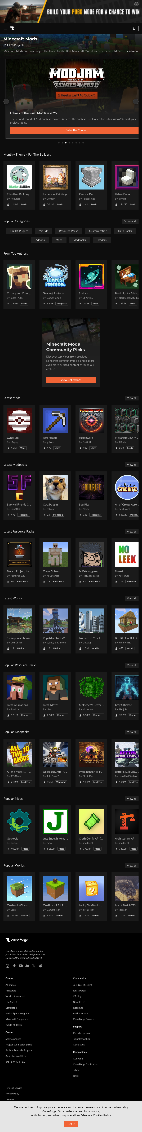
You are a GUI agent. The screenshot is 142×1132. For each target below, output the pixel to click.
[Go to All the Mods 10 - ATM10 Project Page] (19, 763)
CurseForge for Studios (85, 1064)
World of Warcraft (15, 996)
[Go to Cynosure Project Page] (19, 429)
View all (131, 398)
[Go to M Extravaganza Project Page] (91, 562)
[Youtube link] (21, 966)
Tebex (76, 1070)
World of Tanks (14, 1025)
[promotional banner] (71, 11)
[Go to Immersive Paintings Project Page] (55, 185)
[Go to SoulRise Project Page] (91, 495)
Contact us (79, 1045)
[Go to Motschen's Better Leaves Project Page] (91, 696)
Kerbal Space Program (17, 1013)
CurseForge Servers (83, 1019)
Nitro (76, 1076)
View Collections (71, 380)
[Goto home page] (12, 28)
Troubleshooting (81, 1039)
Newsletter (79, 1002)
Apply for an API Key (17, 1056)
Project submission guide (19, 1045)
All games (11, 985)
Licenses (10, 1099)
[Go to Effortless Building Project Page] (19, 185)
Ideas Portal (79, 991)
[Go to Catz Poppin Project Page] (55, 495)
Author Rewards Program (19, 1050)
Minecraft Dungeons (17, 1019)
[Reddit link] (40, 966)
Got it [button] (71, 1124)
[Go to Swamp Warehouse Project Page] (19, 629)
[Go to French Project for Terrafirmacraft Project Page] (19, 562)
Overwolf (78, 1059)
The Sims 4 (11, 1002)
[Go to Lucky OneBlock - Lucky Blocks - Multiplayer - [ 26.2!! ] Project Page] (91, 896)
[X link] (34, 966)
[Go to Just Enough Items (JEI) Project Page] (55, 829)
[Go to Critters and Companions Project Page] (19, 284)
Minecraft (11, 991)
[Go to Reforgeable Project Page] (55, 429)
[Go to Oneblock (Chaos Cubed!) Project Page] (19, 896)
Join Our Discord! (82, 985)
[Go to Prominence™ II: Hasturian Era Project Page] (91, 763)
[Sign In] (134, 28)
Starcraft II (11, 1008)
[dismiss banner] (136, 4)
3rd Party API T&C (15, 1062)
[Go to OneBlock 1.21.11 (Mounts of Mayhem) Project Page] (55, 896)
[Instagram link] (8, 966)
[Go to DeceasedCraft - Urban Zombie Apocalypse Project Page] (55, 763)
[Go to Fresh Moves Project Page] (55, 696)
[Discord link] (27, 966)
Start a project (13, 1039)
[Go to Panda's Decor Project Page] (91, 185)
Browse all (130, 221)
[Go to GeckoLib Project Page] (19, 829)
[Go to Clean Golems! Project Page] (55, 562)
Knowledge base (81, 1033)
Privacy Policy (12, 1094)
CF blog (77, 996)
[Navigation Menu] (5, 28)
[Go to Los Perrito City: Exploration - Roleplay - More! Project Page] (91, 629)
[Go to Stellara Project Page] (91, 284)
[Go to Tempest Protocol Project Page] (55, 284)
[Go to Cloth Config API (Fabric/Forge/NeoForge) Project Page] (91, 829)
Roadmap (78, 1008)
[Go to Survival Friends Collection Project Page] (19, 495)
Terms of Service (14, 1088)
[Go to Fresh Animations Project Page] (19, 696)
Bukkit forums (80, 1013)
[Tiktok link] (14, 966)
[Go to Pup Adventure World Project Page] (55, 629)
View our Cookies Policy (96, 1115)
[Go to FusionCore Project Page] (91, 429)
